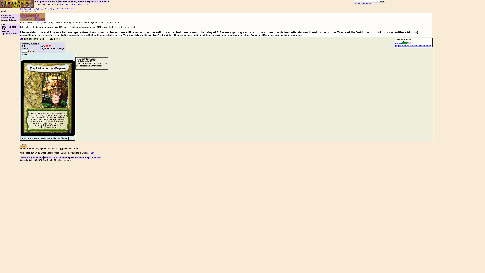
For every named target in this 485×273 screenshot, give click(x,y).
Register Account (95, 2)
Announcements (35, 157)
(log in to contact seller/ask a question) (413, 46)
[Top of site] (17, 4)
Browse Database (9, 20)
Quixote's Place (36, 9)
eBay (91, 153)
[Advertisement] (10, 75)
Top (36, 2)
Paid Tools (68, 2)
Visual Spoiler (7, 18)
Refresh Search (61, 9)
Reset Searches (71, 9)
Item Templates (8, 27)
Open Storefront (9, 34)
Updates (43, 2)
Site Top (24, 9)
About (24, 157)
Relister (5, 31)
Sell (60, 2)
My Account (80, 2)
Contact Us (95, 157)
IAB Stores (53, 2)
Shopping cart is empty (29, 11)
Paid (3, 25)
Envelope (79, 157)
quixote (398, 43)
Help (106, 2)
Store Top (49, 9)
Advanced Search (363, 4)
